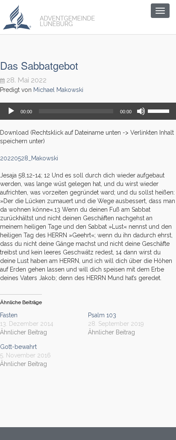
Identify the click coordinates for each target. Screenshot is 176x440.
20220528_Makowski (29, 158)
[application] (88, 111)
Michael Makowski (58, 89)
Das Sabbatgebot (39, 65)
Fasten (9, 315)
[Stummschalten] (141, 111)
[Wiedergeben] (11, 111)
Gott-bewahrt (18, 346)
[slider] (160, 110)
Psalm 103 (102, 315)
